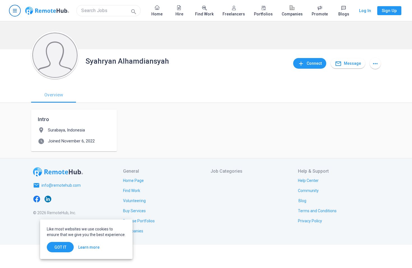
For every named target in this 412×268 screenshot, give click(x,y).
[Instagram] (70, 198)
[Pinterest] (81, 198)
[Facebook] (36, 198)
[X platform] (59, 198)
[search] (108, 11)
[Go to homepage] (47, 10)
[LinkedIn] (48, 198)
